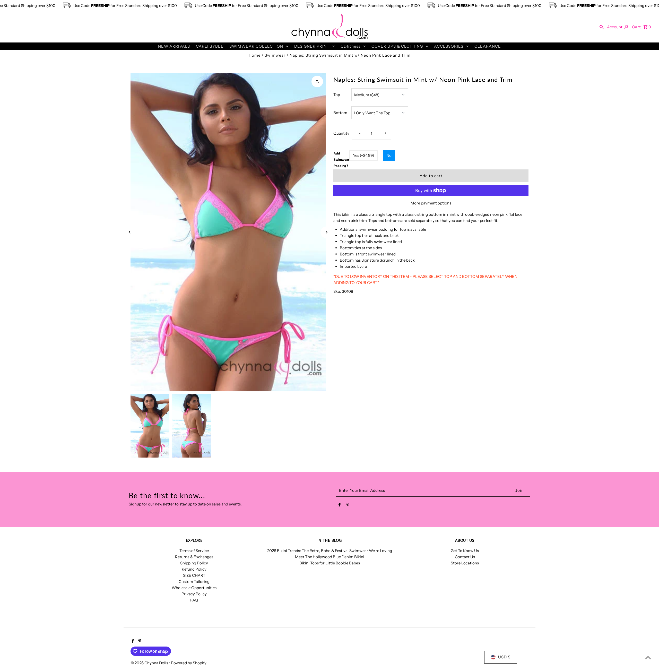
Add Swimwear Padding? (341, 159)
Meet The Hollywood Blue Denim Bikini (329, 556)
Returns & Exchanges (194, 556)
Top (336, 94)
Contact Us (465, 556)
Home (255, 55)
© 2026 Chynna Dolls (150, 662)
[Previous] (130, 232)
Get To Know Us (465, 550)
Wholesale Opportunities (194, 587)
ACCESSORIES (448, 46)
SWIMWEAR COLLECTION (256, 46)
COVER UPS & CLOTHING (397, 46)
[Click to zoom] (317, 81)
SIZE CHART (194, 575)
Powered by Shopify (188, 662)
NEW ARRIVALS (174, 46)
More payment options (431, 203)
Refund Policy (194, 569)
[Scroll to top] (648, 657)
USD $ (504, 657)
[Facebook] (340, 506)
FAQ (194, 600)
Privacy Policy (194, 593)
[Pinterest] (347, 506)
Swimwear (275, 55)
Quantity (341, 133)
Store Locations (465, 563)
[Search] (601, 27)
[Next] (326, 232)
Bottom (340, 112)
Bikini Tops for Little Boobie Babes (329, 563)
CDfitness (350, 46)
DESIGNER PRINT (312, 46)
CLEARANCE (487, 46)
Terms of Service (194, 550)
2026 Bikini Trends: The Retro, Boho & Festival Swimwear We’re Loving (329, 550)
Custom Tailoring (194, 581)
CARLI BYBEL (209, 46)
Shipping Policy (194, 563)
